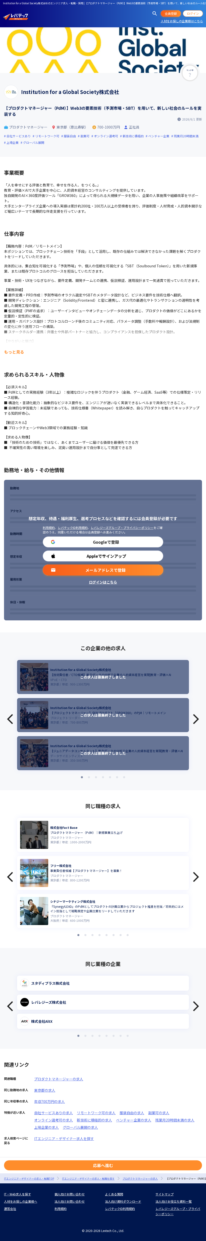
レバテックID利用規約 (73, 527)
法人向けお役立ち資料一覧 (174, 1201)
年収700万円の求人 (49, 1101)
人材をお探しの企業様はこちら (182, 21)
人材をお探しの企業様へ (20, 1201)
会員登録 (171, 13)
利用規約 (49, 527)
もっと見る (14, 352)
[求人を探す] (155, 14)
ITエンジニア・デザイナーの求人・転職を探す (88, 1178)
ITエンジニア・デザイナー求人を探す (64, 1138)
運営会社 (10, 1208)
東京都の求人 (44, 1090)
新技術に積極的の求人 (94, 1119)
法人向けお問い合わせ (70, 1201)
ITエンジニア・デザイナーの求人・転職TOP (29, 1178)
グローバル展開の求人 (80, 1127)
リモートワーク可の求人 (96, 1112)
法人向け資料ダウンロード (123, 1201)
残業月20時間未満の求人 (174, 1119)
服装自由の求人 (132, 1112)
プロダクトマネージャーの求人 (58, 1078)
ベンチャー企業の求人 (133, 1119)
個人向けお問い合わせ (70, 1194)
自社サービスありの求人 (53, 1112)
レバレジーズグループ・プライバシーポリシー (122, 527)
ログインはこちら (103, 582)
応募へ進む (103, 1165)
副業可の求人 (158, 1112)
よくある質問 (114, 1194)
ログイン (193, 13)
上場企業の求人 (46, 1127)
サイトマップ (165, 1194)
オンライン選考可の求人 (53, 1119)
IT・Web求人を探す (17, 1194)
